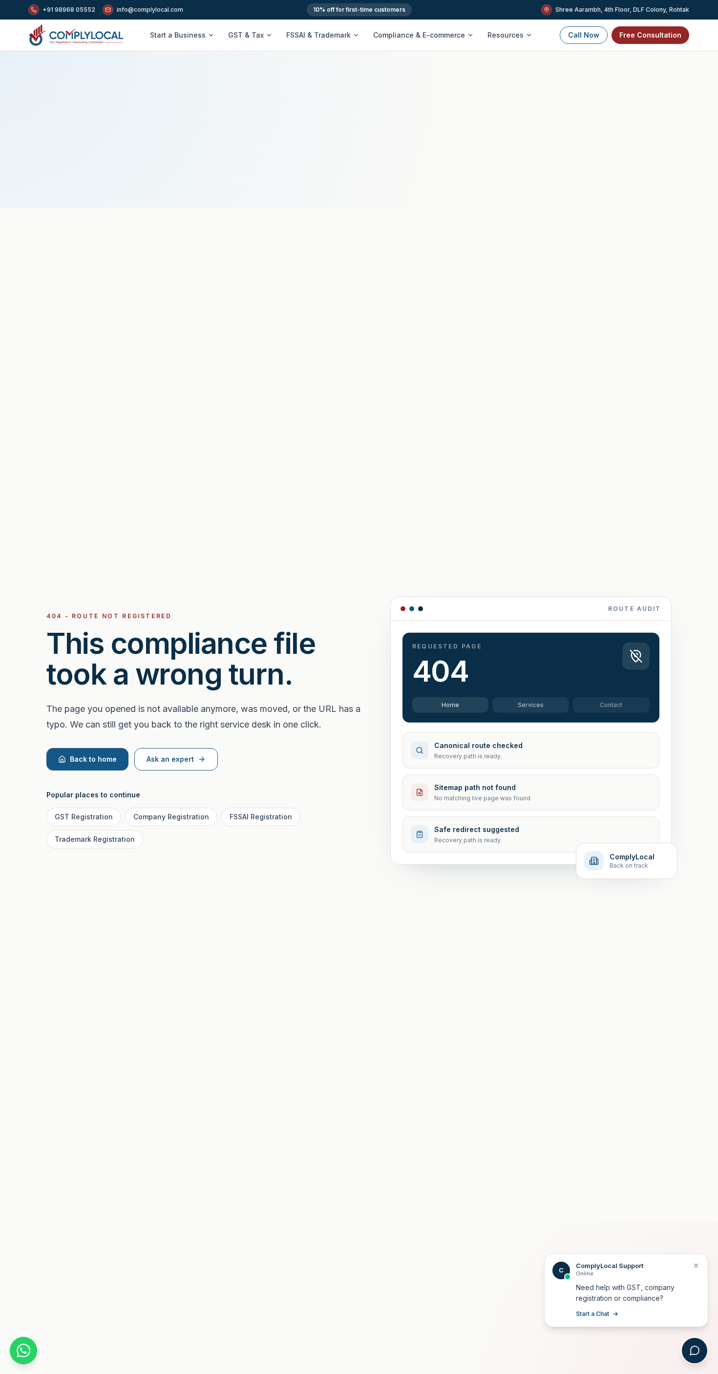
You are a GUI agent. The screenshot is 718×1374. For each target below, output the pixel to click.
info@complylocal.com (150, 9)
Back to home (93, 759)
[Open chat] (694, 1350)
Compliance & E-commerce (419, 35)
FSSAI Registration (261, 816)
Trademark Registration (95, 839)
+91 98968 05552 (68, 9)
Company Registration (171, 816)
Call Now (583, 35)
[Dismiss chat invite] (696, 1265)
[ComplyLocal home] (76, 35)
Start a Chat (592, 1313)
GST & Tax (246, 35)
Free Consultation (650, 35)
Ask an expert (170, 759)
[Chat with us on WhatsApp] (23, 1350)
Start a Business (178, 35)
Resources (505, 35)
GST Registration (84, 816)
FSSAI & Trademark (318, 35)
